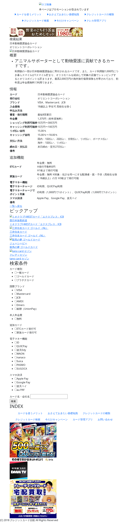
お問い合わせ (105, 419)
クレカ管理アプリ (96, 20)
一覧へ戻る (16, 206)
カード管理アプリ (83, 419)
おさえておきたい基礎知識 (64, 14)
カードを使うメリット (29, 14)
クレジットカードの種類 (100, 14)
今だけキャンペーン (68, 20)
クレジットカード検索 (36, 20)
